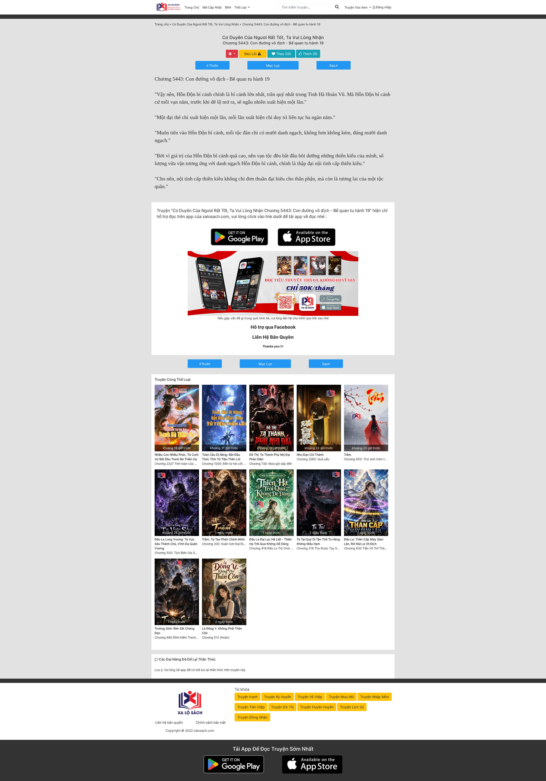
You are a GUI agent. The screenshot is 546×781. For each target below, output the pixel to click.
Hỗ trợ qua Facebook (273, 327)
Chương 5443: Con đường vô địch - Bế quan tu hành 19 (273, 43)
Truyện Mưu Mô (341, 697)
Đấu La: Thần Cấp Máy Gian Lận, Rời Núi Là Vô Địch (363, 541)
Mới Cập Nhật (212, 7)
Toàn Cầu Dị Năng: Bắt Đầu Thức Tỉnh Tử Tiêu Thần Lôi (221, 457)
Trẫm (347, 454)
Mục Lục (273, 65)
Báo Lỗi (251, 54)
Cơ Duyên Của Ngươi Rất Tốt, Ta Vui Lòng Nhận (273, 37)
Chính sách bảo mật (210, 722)
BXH (228, 7)
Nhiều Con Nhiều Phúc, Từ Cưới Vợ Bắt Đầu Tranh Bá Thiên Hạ (176, 457)
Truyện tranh (247, 697)
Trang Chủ (191, 7)
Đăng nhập (383, 7)
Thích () (309, 54)
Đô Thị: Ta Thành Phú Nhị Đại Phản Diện (269, 457)
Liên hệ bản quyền (169, 722)
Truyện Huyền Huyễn (317, 707)
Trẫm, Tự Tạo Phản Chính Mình (223, 539)
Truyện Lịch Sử (352, 707)
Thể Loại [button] (240, 7)
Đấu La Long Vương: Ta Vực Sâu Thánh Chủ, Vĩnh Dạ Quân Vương (176, 543)
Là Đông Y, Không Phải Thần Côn (222, 631)
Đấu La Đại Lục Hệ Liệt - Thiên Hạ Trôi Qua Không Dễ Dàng (270, 541)
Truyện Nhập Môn (374, 697)
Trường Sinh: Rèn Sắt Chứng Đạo (175, 631)
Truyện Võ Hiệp (310, 697)
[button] (358, 7)
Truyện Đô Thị (282, 707)
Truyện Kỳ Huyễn (277, 697)
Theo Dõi (283, 54)
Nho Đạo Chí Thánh (310, 454)
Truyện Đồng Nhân (252, 717)
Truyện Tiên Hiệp (251, 707)
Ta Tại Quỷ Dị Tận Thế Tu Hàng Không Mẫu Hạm (318, 541)
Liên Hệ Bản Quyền (273, 337)
